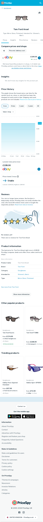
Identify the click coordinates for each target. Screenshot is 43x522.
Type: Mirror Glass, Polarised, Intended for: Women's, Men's (21, 34)
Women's (21, 274)
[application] (21, 136)
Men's (27, 274)
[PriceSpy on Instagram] (23, 512)
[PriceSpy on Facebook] (19, 512)
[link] (12, 326)
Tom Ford (21, 267)
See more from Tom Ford (9, 287)
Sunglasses (7, 8)
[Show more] (3, 57)
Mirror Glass (22, 278)
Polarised (30, 278)
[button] (4, 51)
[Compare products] (39, 12)
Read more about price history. (30, 99)
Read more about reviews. (24, 205)
